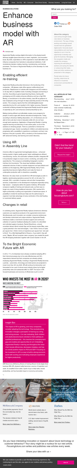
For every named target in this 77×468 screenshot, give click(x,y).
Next (60, 135)
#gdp (42, 364)
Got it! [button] (66, 462)
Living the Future (66, 2)
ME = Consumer (28, 2)
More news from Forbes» (62, 422)
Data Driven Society (41, 2)
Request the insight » (64, 155)
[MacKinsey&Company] (13, 406)
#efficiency (16, 364)
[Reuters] (38, 406)
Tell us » (64, 202)
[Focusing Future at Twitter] (58, 24)
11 (58, 135)
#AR (4, 364)
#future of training (25, 364)
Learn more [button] (7, 465)
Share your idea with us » (38, 451)
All (73, 132)
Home (13, 2)
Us (74, 2)
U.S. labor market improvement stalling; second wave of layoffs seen (38, 420)
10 (55, 135)
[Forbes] (64, 406)
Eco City (19, 2)
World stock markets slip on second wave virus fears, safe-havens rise (38, 412)
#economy (9, 364)
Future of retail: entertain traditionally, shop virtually (63, 107)
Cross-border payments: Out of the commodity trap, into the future (13, 411)
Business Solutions (54, 2)
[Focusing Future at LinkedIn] (55, 24)
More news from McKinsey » (12, 424)
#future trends (36, 364)
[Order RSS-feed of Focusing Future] (69, 24)
